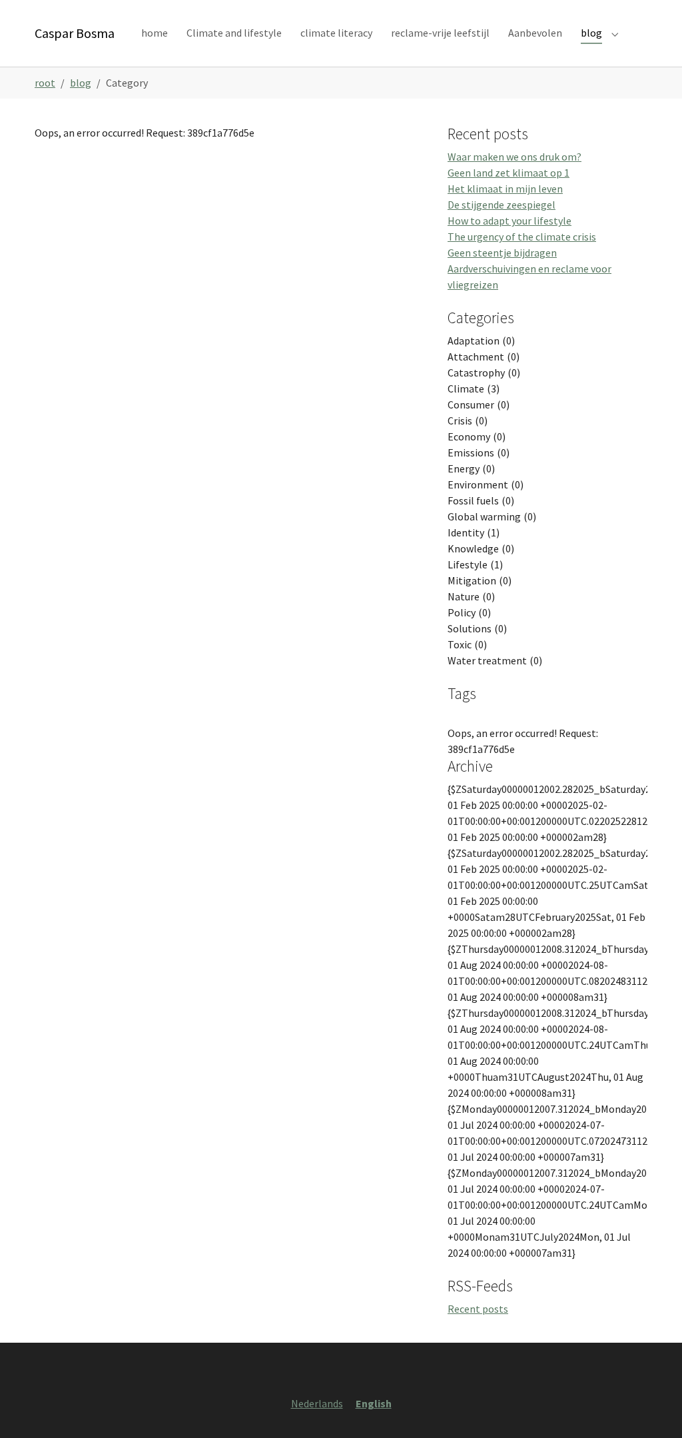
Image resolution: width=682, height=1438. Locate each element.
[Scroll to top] (653, 1409)
